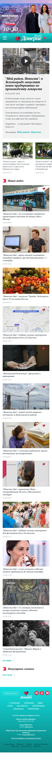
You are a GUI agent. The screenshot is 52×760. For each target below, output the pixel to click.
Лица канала (18, 709)
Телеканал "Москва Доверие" (28, 37)
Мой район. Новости (29, 132)
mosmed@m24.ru (28, 734)
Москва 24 (20, 744)
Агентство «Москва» (41, 744)
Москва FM (15, 746)
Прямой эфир (33, 709)
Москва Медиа (9, 744)
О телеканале (14, 703)
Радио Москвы (26, 746)
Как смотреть (22, 706)
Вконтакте (36, 693)
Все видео (7, 661)
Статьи (10, 706)
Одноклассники (42, 693)
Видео (40, 703)
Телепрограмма (38, 706)
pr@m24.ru (29, 727)
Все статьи (7, 675)
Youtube (47, 693)
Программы (29, 703)
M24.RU (29, 744)
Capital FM (37, 746)
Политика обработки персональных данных (26, 738)
